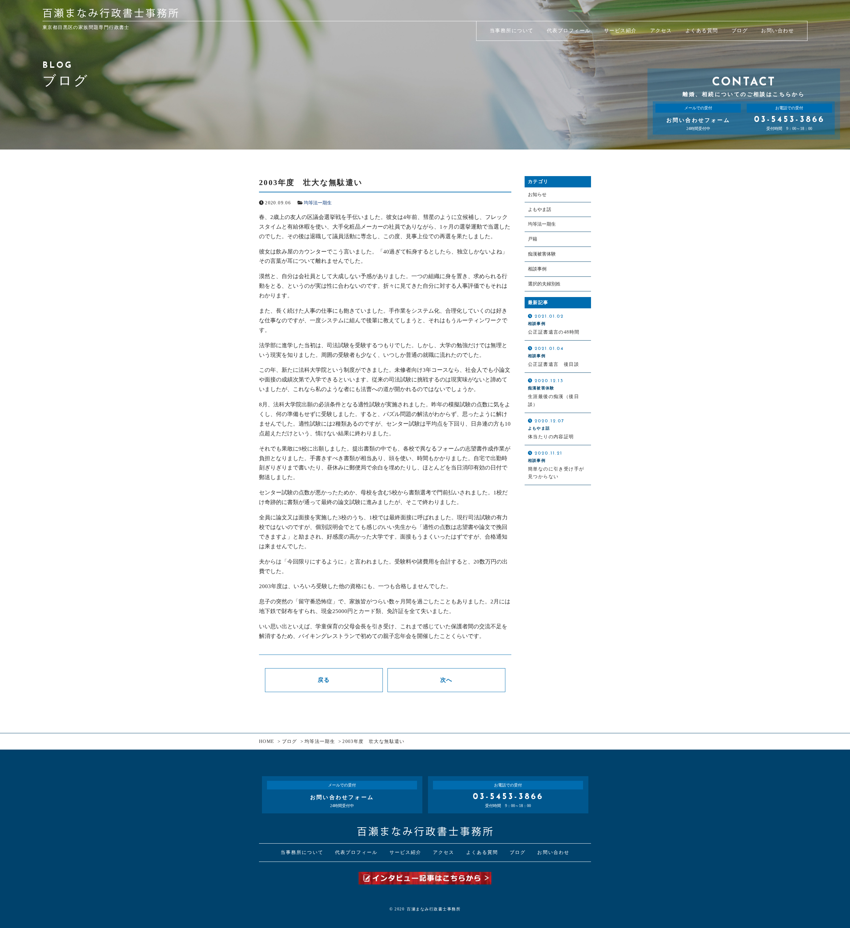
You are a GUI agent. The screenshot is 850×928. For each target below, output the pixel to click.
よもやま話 (539, 209)
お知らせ (537, 194)
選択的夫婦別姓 (544, 283)
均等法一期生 (318, 202)
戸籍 (532, 239)
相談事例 (537, 268)
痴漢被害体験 (542, 254)
